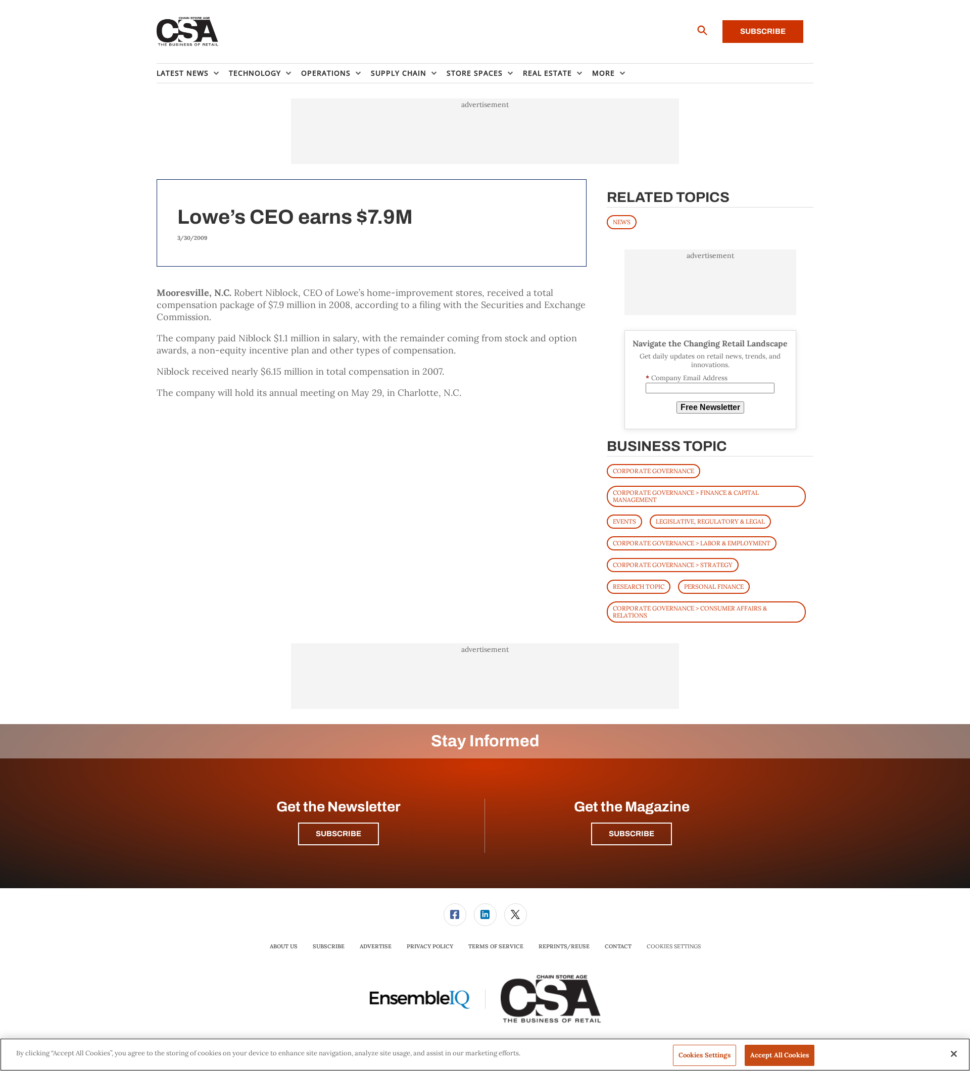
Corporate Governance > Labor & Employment (691, 543)
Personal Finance (714, 586)
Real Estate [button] (547, 73)
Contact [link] (618, 946)
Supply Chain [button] (398, 73)
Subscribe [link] (329, 946)
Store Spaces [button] (475, 73)
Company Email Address (687, 378)
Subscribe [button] (338, 834)
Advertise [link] (376, 946)
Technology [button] (255, 73)
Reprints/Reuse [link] (564, 946)
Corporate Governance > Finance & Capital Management (686, 496)
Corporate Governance (653, 471)
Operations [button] (326, 73)
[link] (455, 914)
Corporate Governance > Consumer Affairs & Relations (690, 611)
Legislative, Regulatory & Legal (710, 521)
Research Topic (638, 586)
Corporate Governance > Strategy (673, 565)
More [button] (603, 73)
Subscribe (763, 31)
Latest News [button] (183, 73)
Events (624, 521)
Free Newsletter (710, 407)
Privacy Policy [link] (430, 946)
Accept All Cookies (779, 1055)
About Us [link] (284, 946)
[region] (485, 1054)
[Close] (954, 1054)
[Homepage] (188, 32)
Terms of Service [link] (495, 946)
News (621, 222)
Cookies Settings (674, 946)
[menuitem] (193, 73)
